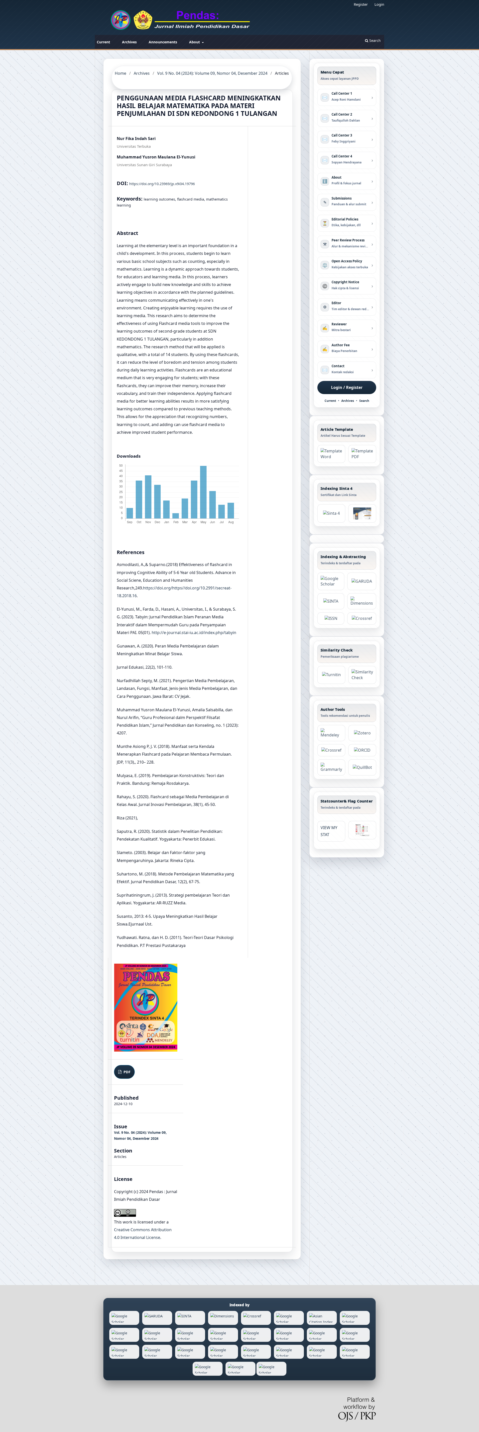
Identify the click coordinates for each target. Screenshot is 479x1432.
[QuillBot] (362, 767)
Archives (129, 42)
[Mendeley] (331, 733)
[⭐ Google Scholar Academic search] (330, 581)
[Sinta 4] (362, 513)
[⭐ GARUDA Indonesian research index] (361, 581)
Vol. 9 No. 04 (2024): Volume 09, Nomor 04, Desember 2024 (212, 73)
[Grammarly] (331, 767)
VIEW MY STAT (329, 831)
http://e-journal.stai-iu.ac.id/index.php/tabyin (194, 632)
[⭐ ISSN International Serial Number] (330, 618)
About (195, 42)
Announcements (163, 42)
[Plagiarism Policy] (331, 513)
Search (374, 40)
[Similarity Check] (362, 675)
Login (379, 4)
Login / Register (346, 387)
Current (103, 42)
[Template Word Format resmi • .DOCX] (331, 454)
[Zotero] (362, 733)
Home (120, 73)
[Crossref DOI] (331, 750)
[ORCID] (362, 750)
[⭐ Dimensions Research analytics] (361, 601)
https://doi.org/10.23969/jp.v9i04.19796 (162, 183)
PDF (126, 1071)
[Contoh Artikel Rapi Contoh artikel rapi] (362, 454)
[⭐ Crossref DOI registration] (361, 618)
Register (361, 4)
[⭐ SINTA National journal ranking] (330, 601)
